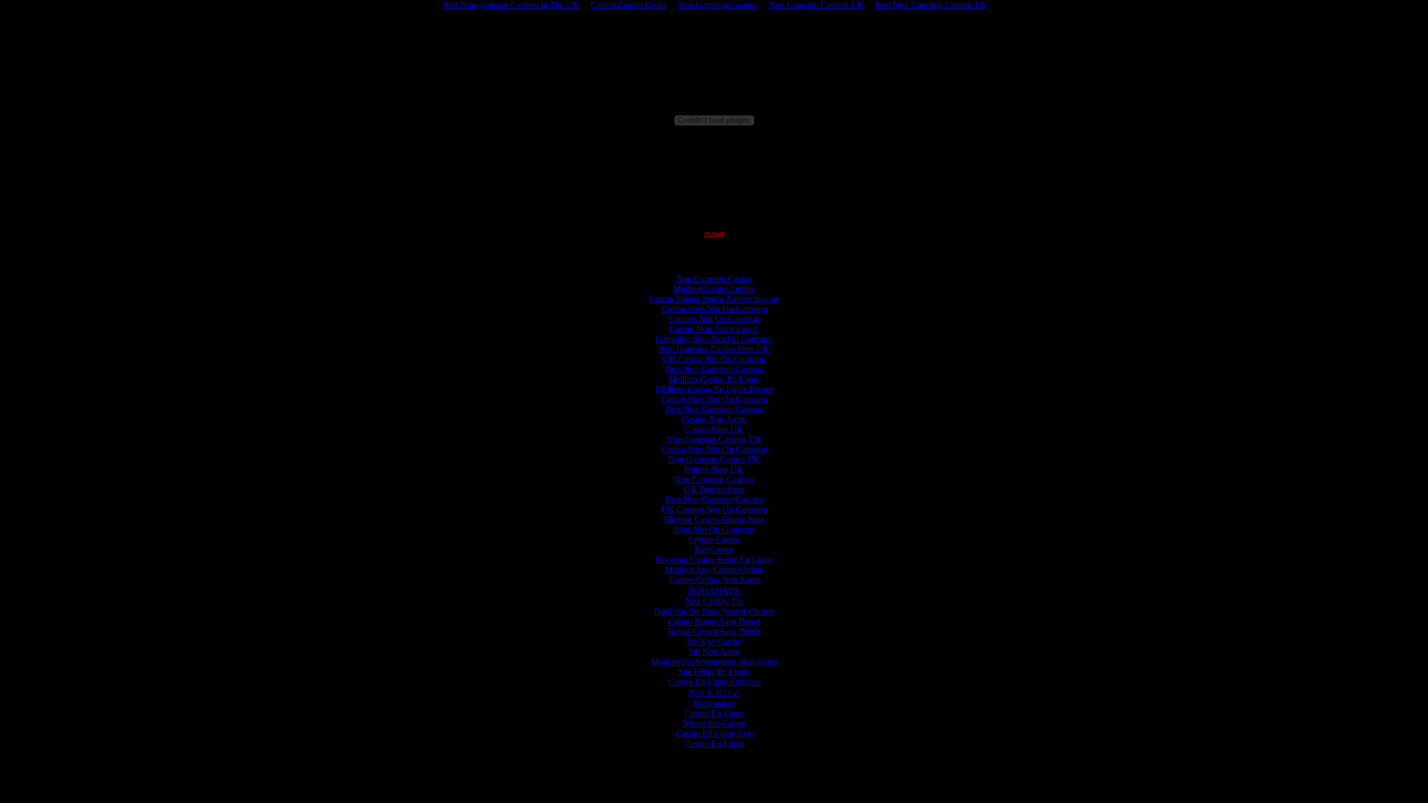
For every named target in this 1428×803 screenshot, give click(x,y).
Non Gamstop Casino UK (714, 459)
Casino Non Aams (714, 419)
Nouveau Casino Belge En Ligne (714, 559)
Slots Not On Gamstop (714, 529)
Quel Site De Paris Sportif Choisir (714, 611)
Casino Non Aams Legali (714, 328)
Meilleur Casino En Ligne (714, 379)
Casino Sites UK (714, 429)
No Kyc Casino (714, 641)
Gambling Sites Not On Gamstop (714, 339)
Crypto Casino (714, 539)
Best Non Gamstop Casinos (714, 369)
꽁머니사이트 (714, 590)
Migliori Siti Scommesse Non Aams (714, 661)
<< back (714, 233)
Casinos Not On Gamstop (714, 318)
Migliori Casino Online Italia (714, 519)
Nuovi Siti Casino (714, 723)
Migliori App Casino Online (714, 569)
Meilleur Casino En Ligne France (714, 389)
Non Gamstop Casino (714, 278)
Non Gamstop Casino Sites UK (714, 349)
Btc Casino (714, 549)
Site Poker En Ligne (714, 671)
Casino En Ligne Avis (714, 733)
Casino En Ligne (714, 713)
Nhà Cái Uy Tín (714, 601)
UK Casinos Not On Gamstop (714, 509)
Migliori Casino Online (714, 288)
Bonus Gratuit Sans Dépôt (714, 631)
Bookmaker (714, 703)
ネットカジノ (714, 692)
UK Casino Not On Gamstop (714, 359)
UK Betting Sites (714, 489)
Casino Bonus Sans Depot (714, 621)
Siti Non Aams (714, 651)
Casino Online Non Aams (714, 579)
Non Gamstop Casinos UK (714, 439)
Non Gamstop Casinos (714, 479)
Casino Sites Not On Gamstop (714, 308)
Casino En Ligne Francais (714, 681)
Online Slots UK (714, 469)
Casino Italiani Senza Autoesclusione (714, 298)
